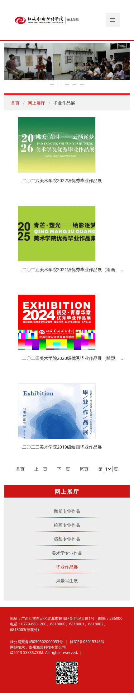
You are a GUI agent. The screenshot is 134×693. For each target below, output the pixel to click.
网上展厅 (36, 103)
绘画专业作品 (67, 525)
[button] (113, 20)
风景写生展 (67, 580)
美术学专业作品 (67, 553)
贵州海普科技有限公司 (47, 647)
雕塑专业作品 (67, 511)
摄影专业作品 (67, 539)
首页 (15, 103)
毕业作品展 (67, 567)
